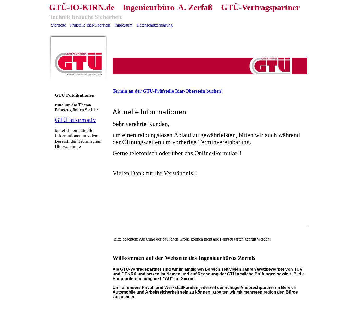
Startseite (58, 25)
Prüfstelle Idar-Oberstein (90, 25)
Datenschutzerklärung (155, 25)
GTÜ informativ (75, 119)
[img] (78, 64)
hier (94, 110)
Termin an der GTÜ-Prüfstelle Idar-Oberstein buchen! (168, 91)
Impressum (123, 25)
